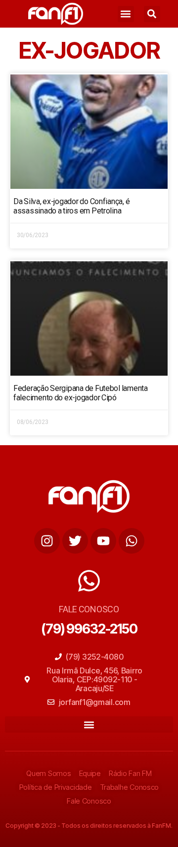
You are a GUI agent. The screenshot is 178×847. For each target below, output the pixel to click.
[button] (126, 14)
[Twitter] (75, 541)
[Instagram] (47, 541)
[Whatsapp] (131, 541)
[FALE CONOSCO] (89, 580)
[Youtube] (103, 541)
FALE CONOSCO (89, 609)
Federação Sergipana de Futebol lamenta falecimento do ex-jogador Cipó (80, 393)
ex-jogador (89, 50)
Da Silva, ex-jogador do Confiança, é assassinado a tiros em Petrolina (71, 206)
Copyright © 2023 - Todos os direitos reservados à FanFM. (89, 825)
